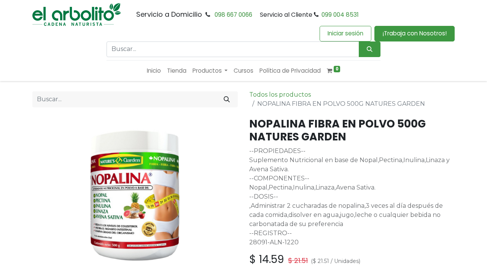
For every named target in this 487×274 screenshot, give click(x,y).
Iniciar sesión (345, 33)
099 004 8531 (340, 14)
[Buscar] (227, 99)
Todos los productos (280, 94)
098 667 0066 (233, 14)
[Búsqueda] (369, 49)
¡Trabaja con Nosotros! (414, 33)
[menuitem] (154, 71)
